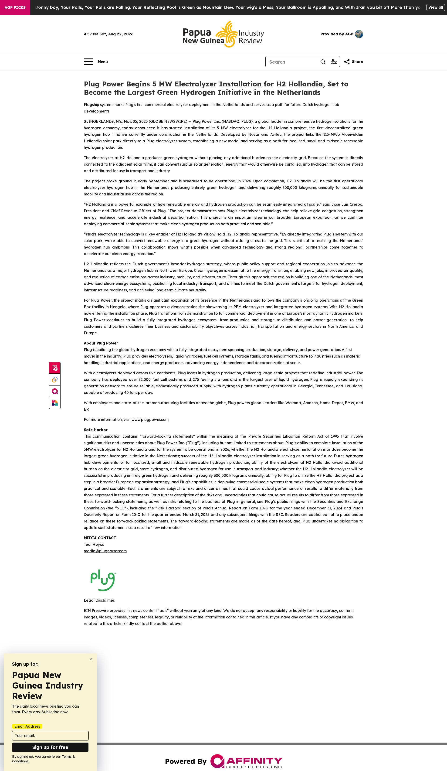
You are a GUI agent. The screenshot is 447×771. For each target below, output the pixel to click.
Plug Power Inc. (207, 121)
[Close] (91, 659)
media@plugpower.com (105, 551)
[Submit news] (54, 368)
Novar (254, 134)
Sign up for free (50, 747)
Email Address (27, 726)
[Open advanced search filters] (334, 61)
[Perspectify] (54, 380)
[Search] (322, 61)
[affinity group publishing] (54, 391)
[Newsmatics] (54, 403)
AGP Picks (15, 7)
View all (435, 7)
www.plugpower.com (150, 419)
